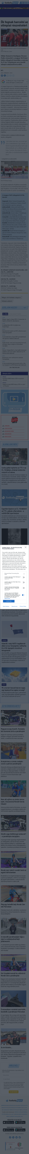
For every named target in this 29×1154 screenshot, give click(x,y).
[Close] (26, 547)
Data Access (14, 606)
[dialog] (14, 577)
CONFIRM (9, 601)
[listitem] (14, 574)
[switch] (23, 577)
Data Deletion (6, 606)
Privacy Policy (23, 606)
